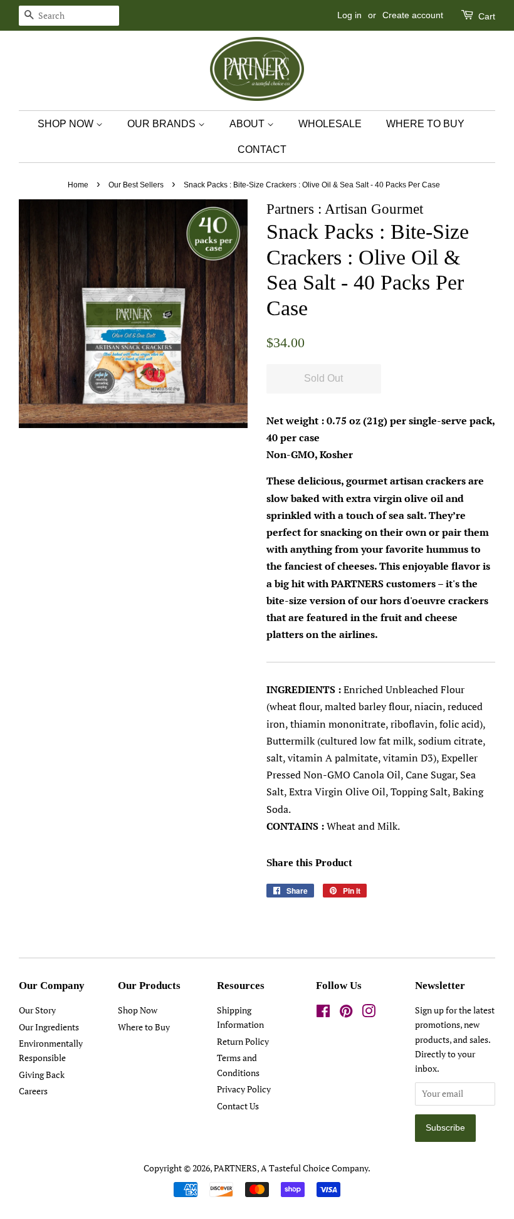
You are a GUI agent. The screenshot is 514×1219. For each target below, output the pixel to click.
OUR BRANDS (162, 123)
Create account (412, 15)
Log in (349, 15)
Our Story (37, 1010)
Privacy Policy (244, 1089)
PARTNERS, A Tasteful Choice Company (291, 1168)
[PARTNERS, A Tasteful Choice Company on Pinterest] (346, 1013)
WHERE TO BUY (425, 123)
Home (78, 184)
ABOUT (248, 123)
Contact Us (238, 1106)
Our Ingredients (49, 1027)
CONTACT (262, 149)
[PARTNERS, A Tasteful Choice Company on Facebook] (323, 1013)
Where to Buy (144, 1027)
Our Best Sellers (136, 184)
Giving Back (42, 1074)
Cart (485, 16)
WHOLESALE (330, 123)
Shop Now (137, 1010)
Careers (33, 1091)
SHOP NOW (67, 123)
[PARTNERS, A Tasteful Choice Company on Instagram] (368, 1013)
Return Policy (243, 1041)
